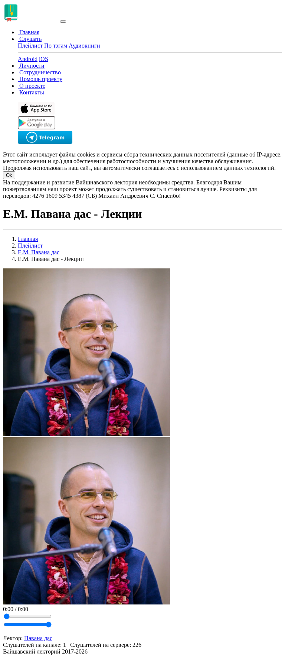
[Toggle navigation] (63, 21)
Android (27, 59)
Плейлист (30, 45)
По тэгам (55, 45)
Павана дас (38, 638)
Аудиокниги (84, 45)
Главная (28, 239)
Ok (9, 175)
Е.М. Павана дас (38, 252)
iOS (43, 59)
